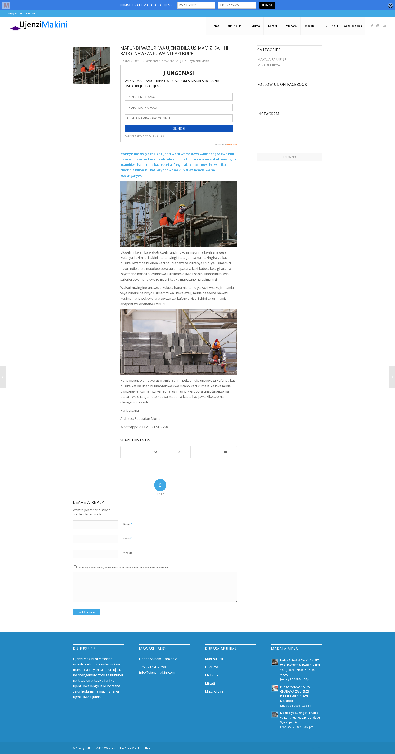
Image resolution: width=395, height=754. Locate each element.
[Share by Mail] (225, 452)
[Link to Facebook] (372, 26)
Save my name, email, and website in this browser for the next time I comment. (124, 567)
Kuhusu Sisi (214, 659)
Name (127, 524)
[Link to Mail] (384, 26)
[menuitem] (215, 26)
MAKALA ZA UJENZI (175, 61)
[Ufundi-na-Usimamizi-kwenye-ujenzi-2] (91, 65)
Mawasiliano (214, 691)
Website (127, 552)
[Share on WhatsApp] (178, 452)
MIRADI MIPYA (268, 65)
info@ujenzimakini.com (157, 672)
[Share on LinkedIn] (202, 452)
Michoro (211, 675)
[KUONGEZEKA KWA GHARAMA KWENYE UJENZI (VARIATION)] (392, 377)
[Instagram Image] (273, 137)
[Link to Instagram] (378, 26)
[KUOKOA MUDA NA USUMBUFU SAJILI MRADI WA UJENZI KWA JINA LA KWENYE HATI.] (3, 377)
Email (127, 538)
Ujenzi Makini (201, 61)
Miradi (210, 683)
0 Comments (150, 61)
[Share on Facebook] (132, 452)
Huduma (211, 667)
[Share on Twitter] (155, 452)
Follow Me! (289, 157)
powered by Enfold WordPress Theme (132, 748)
